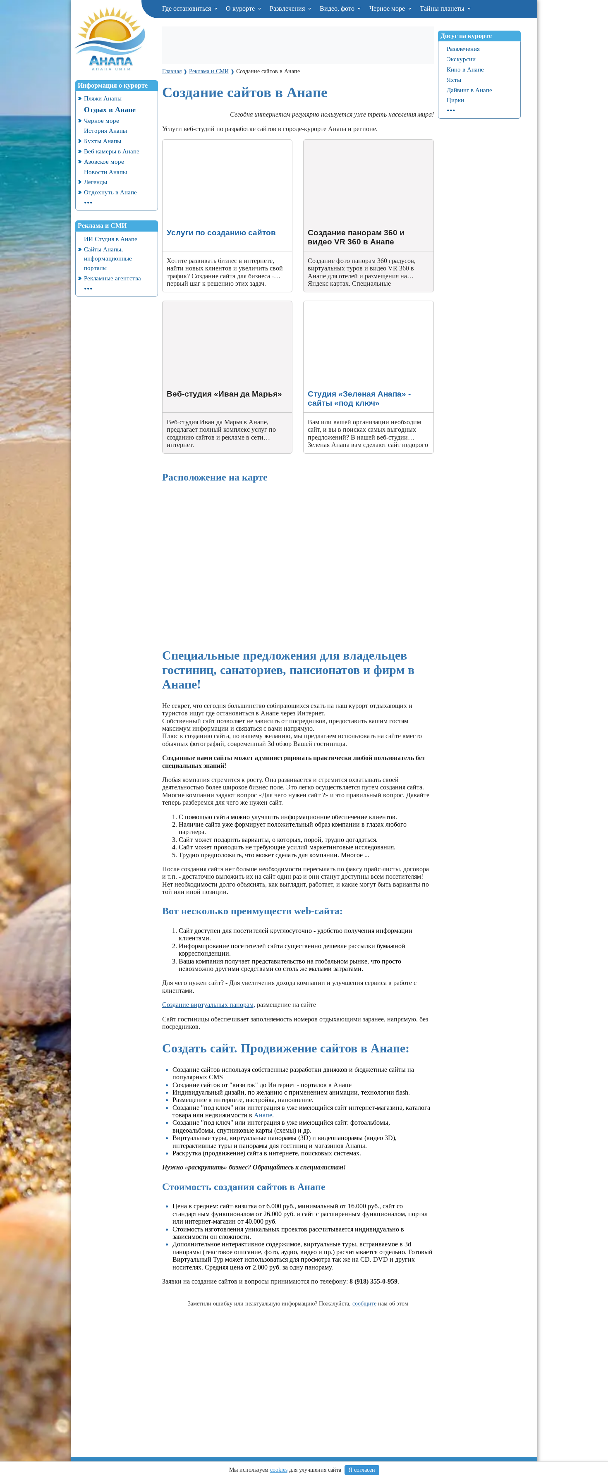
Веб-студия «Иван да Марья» (203, 304)
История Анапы (105, 130)
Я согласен (362, 1470)
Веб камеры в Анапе (111, 151)
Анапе (263, 1115)
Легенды (95, 181)
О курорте (241, 8)
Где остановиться (187, 8)
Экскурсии (461, 58)
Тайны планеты (443, 8)
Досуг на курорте (466, 35)
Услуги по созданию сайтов (202, 143)
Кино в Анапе (465, 69)
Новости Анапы (105, 171)
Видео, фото (338, 8)
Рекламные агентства (112, 278)
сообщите (364, 1303)
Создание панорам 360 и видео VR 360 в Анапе (361, 147)
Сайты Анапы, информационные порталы (108, 259)
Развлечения (288, 8)
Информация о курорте (113, 85)
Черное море (388, 8)
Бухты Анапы (102, 140)
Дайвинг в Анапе (469, 89)
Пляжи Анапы (103, 98)
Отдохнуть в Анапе (110, 192)
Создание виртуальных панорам (208, 1004)
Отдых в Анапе (110, 109)
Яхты (454, 79)
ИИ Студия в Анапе (110, 238)
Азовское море (104, 161)
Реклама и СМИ (102, 225)
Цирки (455, 99)
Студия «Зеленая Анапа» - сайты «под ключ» (367, 304)
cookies (278, 1470)
